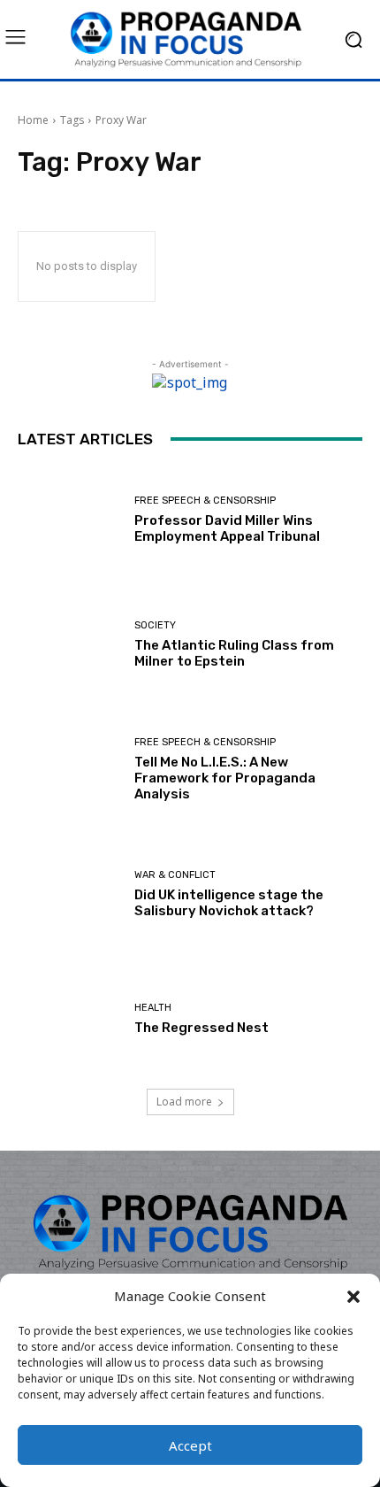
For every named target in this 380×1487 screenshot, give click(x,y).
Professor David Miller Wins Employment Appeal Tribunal (227, 528)
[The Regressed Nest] (69, 1019)
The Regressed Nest (201, 1028)
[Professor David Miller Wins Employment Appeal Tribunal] (69, 520)
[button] (353, 1297)
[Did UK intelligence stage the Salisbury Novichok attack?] (69, 894)
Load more (184, 1101)
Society (155, 625)
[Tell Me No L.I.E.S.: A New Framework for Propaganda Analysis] (69, 769)
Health (152, 1008)
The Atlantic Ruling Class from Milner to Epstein (234, 653)
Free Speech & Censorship (205, 500)
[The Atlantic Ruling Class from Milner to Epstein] (69, 645)
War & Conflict (175, 875)
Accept (190, 1445)
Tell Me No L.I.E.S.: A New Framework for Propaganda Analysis (224, 778)
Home (33, 119)
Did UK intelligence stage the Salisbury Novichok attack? (228, 903)
